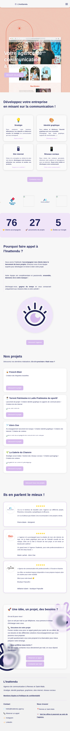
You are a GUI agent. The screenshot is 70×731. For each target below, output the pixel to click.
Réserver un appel (35, 658)
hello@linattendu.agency (15, 709)
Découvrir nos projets (14, 75)
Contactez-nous (35, 179)
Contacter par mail (35, 664)
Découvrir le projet (14, 388)
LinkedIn (9, 722)
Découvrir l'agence (35, 342)
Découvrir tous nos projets (35, 483)
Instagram (9, 718)
